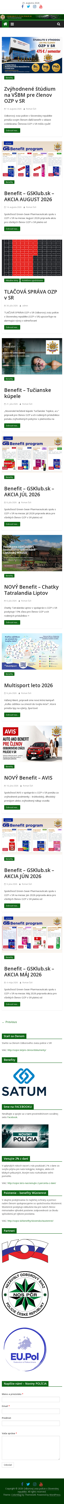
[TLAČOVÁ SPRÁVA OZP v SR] (32, 241)
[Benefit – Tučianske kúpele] (32, 340)
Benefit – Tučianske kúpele (27, 393)
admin (25, 305)
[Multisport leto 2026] (32, 635)
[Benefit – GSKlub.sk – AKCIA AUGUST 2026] (32, 143)
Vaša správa (9, 1433)
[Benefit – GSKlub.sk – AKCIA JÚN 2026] (32, 820)
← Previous (9, 1022)
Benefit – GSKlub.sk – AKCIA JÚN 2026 (29, 873)
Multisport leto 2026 (28, 685)
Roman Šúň (31, 109)
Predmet (6, 1417)
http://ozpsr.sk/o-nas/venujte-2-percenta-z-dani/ (32, 1183)
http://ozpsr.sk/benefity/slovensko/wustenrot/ (30, 1220)
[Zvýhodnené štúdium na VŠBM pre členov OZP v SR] (32, 39)
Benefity (9, 77)
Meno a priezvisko (12, 1394)
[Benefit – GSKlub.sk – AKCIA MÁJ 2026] (32, 918)
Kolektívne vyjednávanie (32, 280)
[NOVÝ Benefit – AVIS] (32, 727)
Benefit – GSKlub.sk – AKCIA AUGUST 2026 (29, 196)
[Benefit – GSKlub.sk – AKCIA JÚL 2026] (32, 438)
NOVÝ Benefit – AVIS (28, 777)
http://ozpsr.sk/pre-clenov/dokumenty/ (27, 1050)
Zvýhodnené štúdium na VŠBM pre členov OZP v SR (29, 94)
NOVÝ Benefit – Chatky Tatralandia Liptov (31, 589)
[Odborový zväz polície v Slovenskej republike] (32, 16)
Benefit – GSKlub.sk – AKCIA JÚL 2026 (29, 491)
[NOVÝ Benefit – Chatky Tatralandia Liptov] (32, 537)
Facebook (12, 1117)
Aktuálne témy (12, 280)
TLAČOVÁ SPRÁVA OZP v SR (30, 294)
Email (6, 1406)
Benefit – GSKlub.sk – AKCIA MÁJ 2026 (29, 971)
